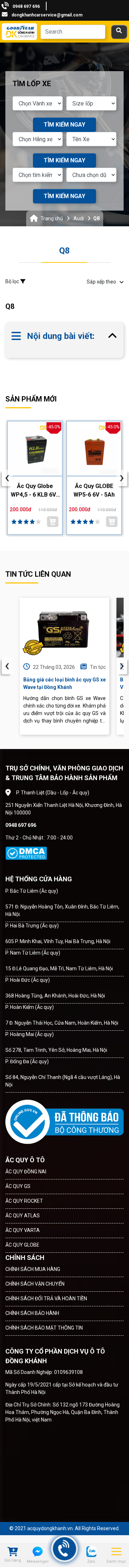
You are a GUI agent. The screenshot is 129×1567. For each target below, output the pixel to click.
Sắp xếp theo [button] (101, 282)
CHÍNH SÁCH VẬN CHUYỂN (34, 1284)
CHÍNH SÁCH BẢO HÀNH (32, 1313)
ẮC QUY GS (17, 1186)
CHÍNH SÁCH (24, 1257)
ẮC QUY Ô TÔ (25, 1160)
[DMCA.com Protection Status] (26, 853)
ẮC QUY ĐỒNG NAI (25, 1171)
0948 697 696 (26, 6)
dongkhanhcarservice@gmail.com (46, 15)
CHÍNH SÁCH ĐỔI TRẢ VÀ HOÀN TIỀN (46, 1298)
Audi (78, 218)
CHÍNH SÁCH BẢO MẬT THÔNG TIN (44, 1328)
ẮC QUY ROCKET (24, 1201)
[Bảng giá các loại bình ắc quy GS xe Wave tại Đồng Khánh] (64, 627)
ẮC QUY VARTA (22, 1230)
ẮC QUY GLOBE (22, 1245)
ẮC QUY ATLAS (22, 1215)
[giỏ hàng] (13, 1552)
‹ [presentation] (7, 666)
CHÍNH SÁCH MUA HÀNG (32, 1269)
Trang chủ (51, 218)
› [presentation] (121, 666)
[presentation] (7, 478)
